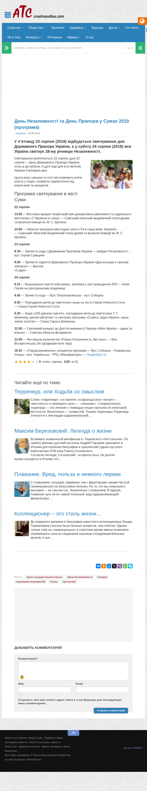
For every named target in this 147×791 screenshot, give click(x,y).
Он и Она (13, 37)
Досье (113, 27)
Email (79, 683)
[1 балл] (16, 362)
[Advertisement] (73, 84)
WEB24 (137, 747)
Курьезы (97, 27)
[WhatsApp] (125, 566)
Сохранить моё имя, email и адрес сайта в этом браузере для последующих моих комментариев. (70, 701)
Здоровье (76, 27)
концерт (102, 577)
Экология (57, 27)
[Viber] (119, 566)
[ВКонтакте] (98, 566)
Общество (35, 27)
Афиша (72, 37)
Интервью (54, 37)
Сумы (54, 581)
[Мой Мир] (109, 566)
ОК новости (57, 47)
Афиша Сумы (36, 47)
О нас (90, 37)
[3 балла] (25, 362)
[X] (114, 566)
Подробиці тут (96, 354)
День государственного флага (45, 577)
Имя (21, 683)
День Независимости (80, 577)
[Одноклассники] (103, 566)
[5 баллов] (33, 362)
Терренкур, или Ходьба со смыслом (59, 392)
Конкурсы (32, 37)
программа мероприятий (31, 581)
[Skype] (130, 566)
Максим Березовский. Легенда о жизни (63, 431)
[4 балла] (29, 362)
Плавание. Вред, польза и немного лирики (67, 474)
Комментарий (28, 658)
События (13, 27)
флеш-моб (70, 581)
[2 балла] (20, 362)
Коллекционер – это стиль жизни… (58, 514)
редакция (21, 133)
